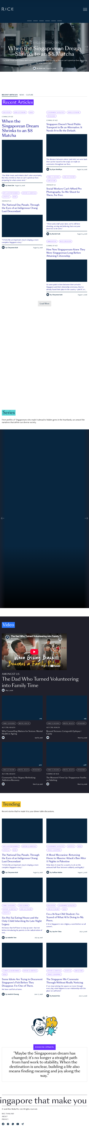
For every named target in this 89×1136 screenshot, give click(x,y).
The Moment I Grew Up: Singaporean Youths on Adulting (66, 779)
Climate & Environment (30, 380)
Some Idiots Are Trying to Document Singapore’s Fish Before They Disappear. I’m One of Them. (22, 982)
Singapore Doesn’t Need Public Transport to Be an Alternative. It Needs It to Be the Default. (64, 127)
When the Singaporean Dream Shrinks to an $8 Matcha (20, 128)
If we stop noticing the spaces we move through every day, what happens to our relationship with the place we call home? (66, 988)
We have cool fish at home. (12, 989)
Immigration (51, 241)
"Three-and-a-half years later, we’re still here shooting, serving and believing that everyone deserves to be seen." (63, 226)
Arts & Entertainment (11, 193)
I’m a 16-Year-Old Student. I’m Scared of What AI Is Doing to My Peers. (65, 917)
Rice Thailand (8, 1114)
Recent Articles (10, 95)
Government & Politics (55, 112)
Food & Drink (23, 905)
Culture (29, 95)
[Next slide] (86, 47)
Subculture (51, 180)
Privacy (5, 1119)
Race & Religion (65, 241)
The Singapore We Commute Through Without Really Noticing (64, 981)
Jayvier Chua (56, 931)
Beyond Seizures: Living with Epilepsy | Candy (63, 732)
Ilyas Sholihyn (57, 169)
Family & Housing (53, 177)
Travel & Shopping (54, 850)
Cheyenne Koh (13, 248)
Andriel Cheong (13, 994)
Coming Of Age (7, 117)
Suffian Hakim (57, 872)
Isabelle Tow (12, 938)
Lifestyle (6, 197)
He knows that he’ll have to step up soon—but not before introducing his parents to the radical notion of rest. (22, 930)
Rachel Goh (56, 234)
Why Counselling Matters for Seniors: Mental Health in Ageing (22, 732)
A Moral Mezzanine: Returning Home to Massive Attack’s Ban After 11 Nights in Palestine (66, 858)
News (58, 42)
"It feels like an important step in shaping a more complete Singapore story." (20, 241)
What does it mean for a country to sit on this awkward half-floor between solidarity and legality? (65, 866)
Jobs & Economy (46, 42)
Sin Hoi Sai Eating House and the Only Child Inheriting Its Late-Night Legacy (22, 921)
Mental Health (24, 723)
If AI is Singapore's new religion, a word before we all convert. (66, 925)
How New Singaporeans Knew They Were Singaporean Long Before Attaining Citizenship (65, 253)
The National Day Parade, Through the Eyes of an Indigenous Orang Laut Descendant (20, 208)
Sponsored (51, 116)
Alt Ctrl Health (8, 727)
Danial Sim (56, 996)
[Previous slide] (2, 47)
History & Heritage (29, 193)
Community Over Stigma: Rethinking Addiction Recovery (18, 779)
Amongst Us (51, 185)
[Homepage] (7, 9)
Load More (44, 303)
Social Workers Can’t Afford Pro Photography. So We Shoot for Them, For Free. (64, 192)
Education (33, 42)
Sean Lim (42, 68)
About (5, 1117)
